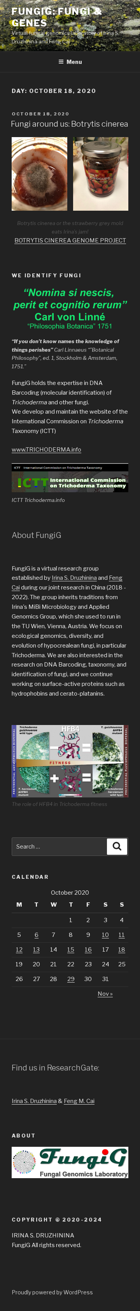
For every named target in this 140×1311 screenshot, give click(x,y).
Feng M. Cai (79, 1101)
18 (121, 949)
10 (105, 934)
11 (122, 934)
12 (19, 949)
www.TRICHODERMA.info (46, 449)
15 (70, 949)
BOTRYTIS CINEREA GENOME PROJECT (70, 240)
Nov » (105, 993)
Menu (74, 61)
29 (71, 979)
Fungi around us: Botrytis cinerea (69, 124)
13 (36, 949)
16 (88, 949)
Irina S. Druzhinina (74, 577)
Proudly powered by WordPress (52, 1292)
